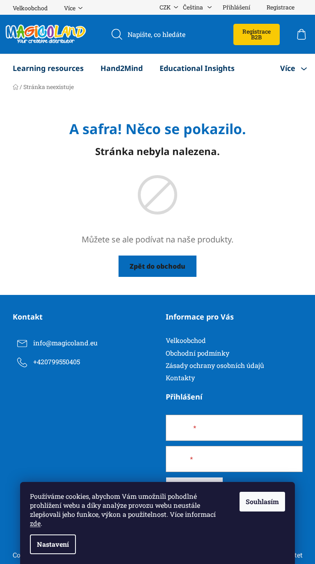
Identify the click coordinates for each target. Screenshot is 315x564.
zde (35, 523)
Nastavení (53, 544)
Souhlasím (262, 501)
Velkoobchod (30, 8)
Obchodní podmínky (197, 353)
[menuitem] (48, 68)
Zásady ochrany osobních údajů (215, 365)
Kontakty (180, 377)
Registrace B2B (256, 34)
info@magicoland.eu (65, 343)
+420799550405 (56, 362)
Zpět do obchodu (157, 266)
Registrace (280, 7)
